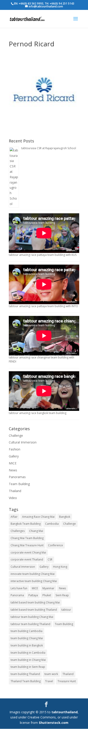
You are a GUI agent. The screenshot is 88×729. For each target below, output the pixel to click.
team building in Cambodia (28, 653)
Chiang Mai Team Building (27, 538)
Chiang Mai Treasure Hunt (27, 545)
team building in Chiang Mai (28, 660)
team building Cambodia (26, 631)
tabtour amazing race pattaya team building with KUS (42, 255)
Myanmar (48, 588)
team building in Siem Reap (28, 667)
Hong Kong (60, 567)
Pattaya (33, 595)
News (13, 470)
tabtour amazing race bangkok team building (37, 413)
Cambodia (52, 524)
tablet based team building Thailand (34, 610)
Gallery (14, 456)
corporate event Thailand (27, 559)
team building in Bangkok (27, 645)
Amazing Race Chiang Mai (38, 517)
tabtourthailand (64, 712)
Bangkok (64, 517)
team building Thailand (25, 674)
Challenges (18, 531)
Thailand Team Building (26, 681)
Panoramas (17, 477)
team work (51, 674)
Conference (55, 545)
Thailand (15, 491)
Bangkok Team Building (26, 524)
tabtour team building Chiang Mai (32, 617)
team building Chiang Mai (27, 638)
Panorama (17, 595)
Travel (49, 681)
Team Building (19, 484)
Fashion (14, 449)
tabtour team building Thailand (30, 624)
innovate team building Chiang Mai (33, 574)
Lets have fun (19, 588)
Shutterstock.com (53, 722)
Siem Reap (62, 595)
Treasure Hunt (67, 681)
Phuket (46, 595)
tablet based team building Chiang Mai (35, 602)
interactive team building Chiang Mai (34, 581)
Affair (14, 517)
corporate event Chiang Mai (28, 552)
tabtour (66, 610)
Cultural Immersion (23, 442)
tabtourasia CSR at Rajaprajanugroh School (48, 148)
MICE (12, 463)
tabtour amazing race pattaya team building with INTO (43, 306)
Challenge (16, 435)
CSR (50, 559)
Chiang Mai (36, 531)
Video (13, 498)
